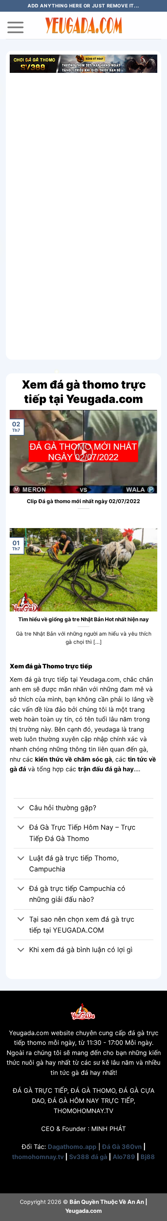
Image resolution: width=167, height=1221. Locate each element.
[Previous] (14, 468)
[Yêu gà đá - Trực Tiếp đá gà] (83, 25)
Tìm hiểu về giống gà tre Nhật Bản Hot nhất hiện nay (83, 619)
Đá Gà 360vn (122, 1146)
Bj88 (148, 1157)
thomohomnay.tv (38, 1157)
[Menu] (15, 27)
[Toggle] (21, 808)
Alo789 (124, 1157)
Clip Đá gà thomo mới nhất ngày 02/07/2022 (83, 501)
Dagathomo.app (72, 1146)
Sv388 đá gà (88, 1157)
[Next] (153, 468)
